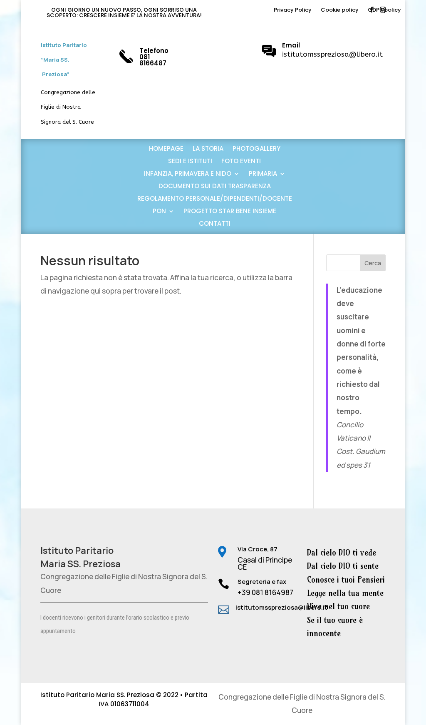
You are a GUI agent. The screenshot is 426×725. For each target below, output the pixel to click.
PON (159, 211)
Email (291, 45)
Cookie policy (340, 10)
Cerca (372, 263)
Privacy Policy (293, 10)
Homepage (166, 149)
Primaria (263, 174)
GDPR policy (384, 10)
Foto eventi (241, 161)
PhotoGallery (256, 149)
